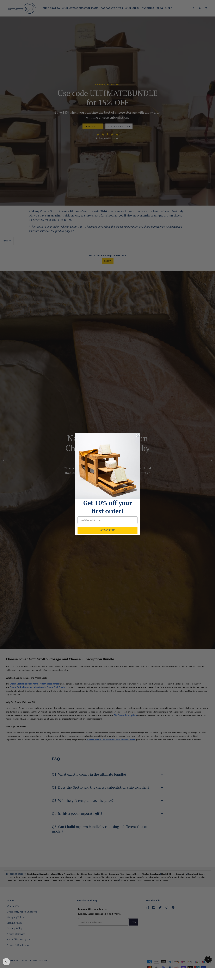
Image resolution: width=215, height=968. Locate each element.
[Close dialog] (137, 435)
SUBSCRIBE (107, 530)
